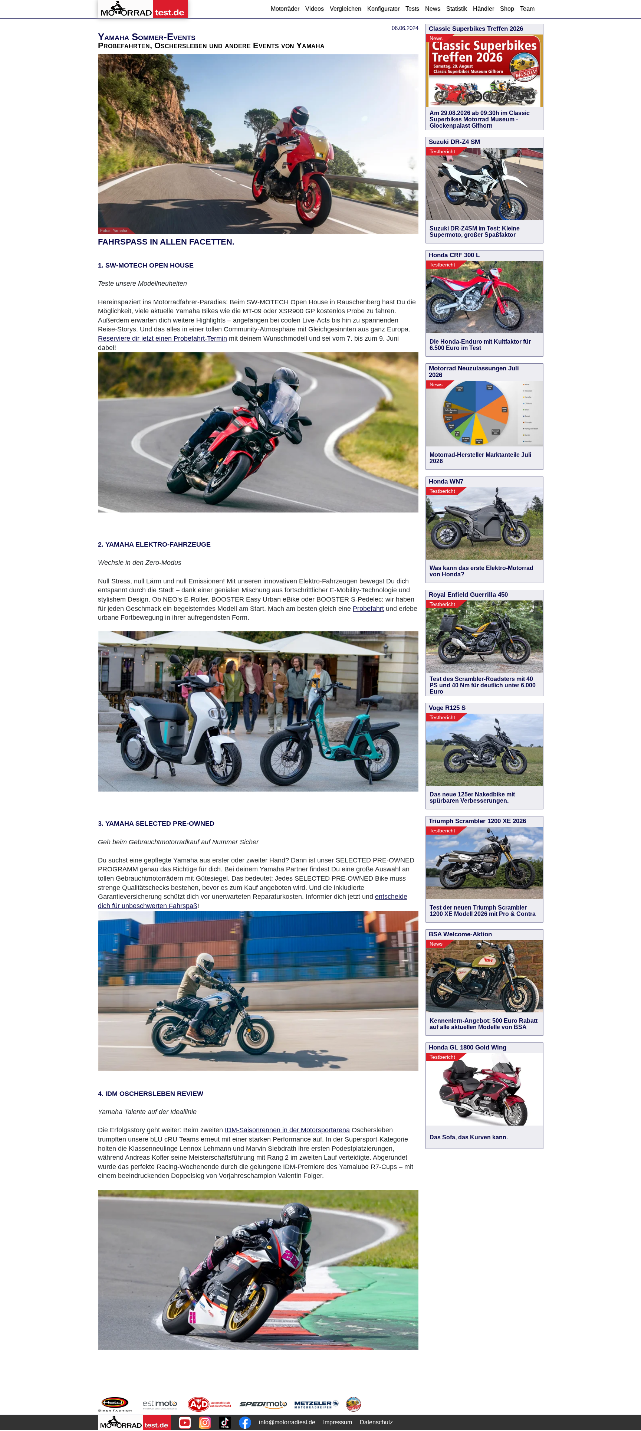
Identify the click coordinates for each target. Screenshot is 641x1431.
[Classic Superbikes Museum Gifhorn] (353, 1404)
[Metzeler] (317, 1404)
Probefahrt (368, 608)
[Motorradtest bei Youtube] (185, 1423)
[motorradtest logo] (134, 1422)
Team (527, 9)
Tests (412, 9)
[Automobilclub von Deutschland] (210, 1404)
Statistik (456, 9)
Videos (314, 9)
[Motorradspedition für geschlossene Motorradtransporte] (263, 1404)
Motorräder (285, 9)
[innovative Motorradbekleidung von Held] (115, 1404)
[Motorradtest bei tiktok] (225, 1423)
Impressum (337, 1422)
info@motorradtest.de (287, 1422)
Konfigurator (383, 9)
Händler (483, 9)
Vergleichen (345, 9)
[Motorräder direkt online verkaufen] (160, 1404)
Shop (507, 9)
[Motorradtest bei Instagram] (205, 1423)
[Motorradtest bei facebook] (245, 1423)
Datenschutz (376, 1422)
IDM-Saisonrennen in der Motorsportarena (287, 1130)
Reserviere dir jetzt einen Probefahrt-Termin (162, 338)
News (432, 9)
